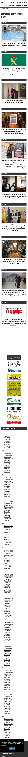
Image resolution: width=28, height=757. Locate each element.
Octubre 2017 (7, 650)
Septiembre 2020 (8, 579)
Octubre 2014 (7, 722)
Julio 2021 (7, 558)
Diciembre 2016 (8, 670)
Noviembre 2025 (8, 455)
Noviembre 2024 (8, 479)
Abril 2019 (7, 611)
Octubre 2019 (7, 601)
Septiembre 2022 (8, 531)
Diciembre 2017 (8, 646)
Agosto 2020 (7, 581)
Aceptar (12, 748)
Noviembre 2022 (8, 527)
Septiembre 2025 (8, 458)
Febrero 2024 (7, 494)
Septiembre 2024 (8, 482)
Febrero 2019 (7, 615)
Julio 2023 (7, 510)
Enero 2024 (7, 496)
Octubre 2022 (7, 529)
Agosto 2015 (7, 701)
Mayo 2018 (7, 634)
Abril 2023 (7, 515)
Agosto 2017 (7, 653)
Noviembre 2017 (8, 648)
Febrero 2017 (7, 663)
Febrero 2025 (7, 470)
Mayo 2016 (7, 682)
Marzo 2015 (7, 709)
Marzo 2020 (7, 589)
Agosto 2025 (7, 460)
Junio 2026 (7, 439)
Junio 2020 (7, 584)
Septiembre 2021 (8, 555)
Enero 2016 (7, 689)
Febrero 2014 (7, 735)
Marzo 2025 (7, 468)
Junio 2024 (7, 487)
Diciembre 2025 (8, 453)
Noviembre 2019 (8, 600)
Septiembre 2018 (8, 627)
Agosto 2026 (7, 436)
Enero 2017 (7, 665)
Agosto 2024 (7, 484)
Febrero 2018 (7, 639)
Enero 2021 (7, 568)
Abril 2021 (7, 563)
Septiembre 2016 (8, 675)
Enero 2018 (7, 641)
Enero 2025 (7, 472)
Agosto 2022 (7, 532)
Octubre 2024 (7, 481)
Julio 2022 (7, 534)
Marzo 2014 (7, 734)
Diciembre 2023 (8, 502)
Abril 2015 (7, 708)
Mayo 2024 (7, 489)
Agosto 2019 (7, 605)
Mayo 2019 (7, 610)
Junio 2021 (7, 560)
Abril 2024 (7, 491)
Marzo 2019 (7, 613)
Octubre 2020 (7, 577)
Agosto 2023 (7, 508)
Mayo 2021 (7, 561)
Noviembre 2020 (8, 576)
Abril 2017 (7, 660)
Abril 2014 (7, 732)
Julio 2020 (7, 582)
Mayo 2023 (7, 513)
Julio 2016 (7, 679)
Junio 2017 (7, 656)
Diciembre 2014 (8, 719)
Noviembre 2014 (8, 720)
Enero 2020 (7, 592)
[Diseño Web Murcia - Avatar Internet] (13, 753)
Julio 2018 (7, 631)
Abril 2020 (7, 587)
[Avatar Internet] (14, 395)
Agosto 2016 (7, 677)
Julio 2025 (7, 462)
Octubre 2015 (7, 698)
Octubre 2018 (7, 626)
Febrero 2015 (7, 711)
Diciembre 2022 (8, 526)
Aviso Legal (4, 755)
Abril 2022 (7, 539)
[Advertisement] (12, 344)
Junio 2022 (7, 536)
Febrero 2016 (7, 687)
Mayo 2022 (7, 537)
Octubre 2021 (7, 553)
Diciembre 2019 (8, 598)
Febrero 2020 (7, 591)
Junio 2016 (7, 680)
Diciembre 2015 (8, 694)
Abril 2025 (7, 467)
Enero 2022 (7, 544)
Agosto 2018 (7, 629)
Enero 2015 (7, 713)
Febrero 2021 (7, 566)
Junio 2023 (7, 512)
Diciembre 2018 (8, 622)
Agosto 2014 (7, 725)
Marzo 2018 (7, 637)
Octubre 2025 (7, 457)
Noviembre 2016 (8, 672)
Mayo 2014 (7, 730)
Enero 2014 (7, 737)
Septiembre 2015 (8, 699)
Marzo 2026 (7, 444)
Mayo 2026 (7, 441)
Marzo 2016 (7, 685)
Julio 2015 (7, 703)
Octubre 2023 (7, 505)
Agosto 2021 (7, 556)
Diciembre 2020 (8, 574)
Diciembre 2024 (8, 477)
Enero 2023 (7, 520)
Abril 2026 (7, 443)
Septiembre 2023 (8, 507)
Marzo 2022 (7, 541)
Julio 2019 (7, 606)
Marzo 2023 (7, 517)
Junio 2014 (7, 729)
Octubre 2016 (7, 674)
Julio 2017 (7, 655)
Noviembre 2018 (8, 624)
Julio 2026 (7, 438)
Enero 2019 (7, 616)
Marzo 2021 (7, 565)
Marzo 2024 (7, 492)
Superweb (10, 753)
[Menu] (1, 2)
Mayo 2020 (7, 586)
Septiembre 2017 (8, 651)
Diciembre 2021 (8, 550)
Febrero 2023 (7, 518)
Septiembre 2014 (8, 724)
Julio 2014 (7, 727)
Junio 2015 (7, 704)
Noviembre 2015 (8, 696)
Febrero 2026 (7, 446)
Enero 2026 (7, 448)
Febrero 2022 (7, 542)
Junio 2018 (7, 632)
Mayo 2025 (7, 465)
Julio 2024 (7, 486)
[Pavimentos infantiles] (14, 405)
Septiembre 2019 (8, 603)
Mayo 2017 (7, 658)
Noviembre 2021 (8, 551)
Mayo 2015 (7, 706)
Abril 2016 (7, 684)
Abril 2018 (7, 636)
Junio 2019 (7, 608)
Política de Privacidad (12, 755)
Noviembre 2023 (8, 503)
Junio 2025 (7, 463)
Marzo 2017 (7, 661)
